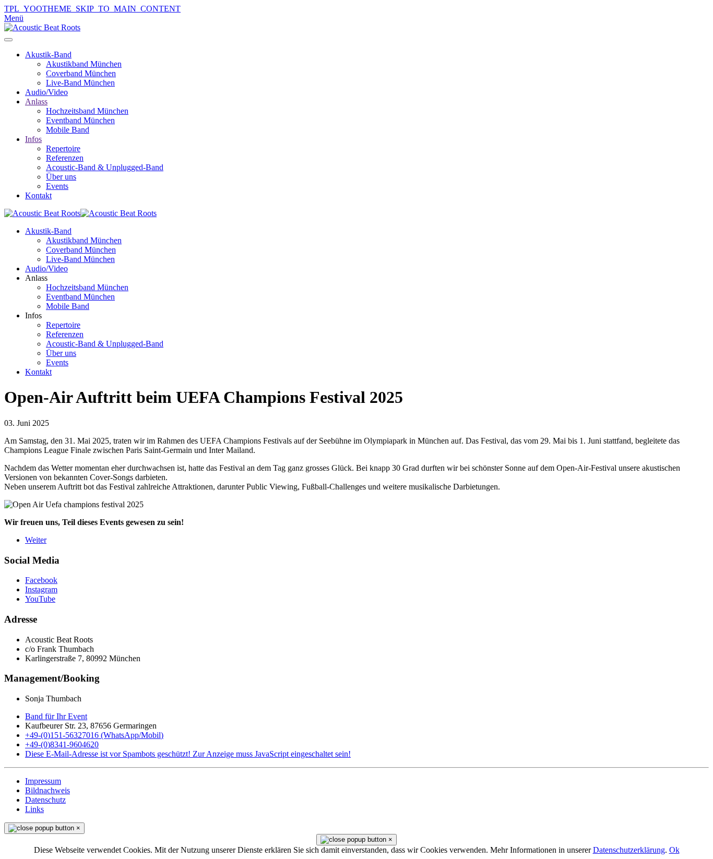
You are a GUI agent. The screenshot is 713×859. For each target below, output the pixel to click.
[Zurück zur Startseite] (42, 27)
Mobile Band (67, 129)
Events (57, 186)
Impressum (43, 781)
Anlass (36, 101)
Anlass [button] (36, 277)
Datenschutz (45, 799)
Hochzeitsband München (87, 110)
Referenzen (65, 157)
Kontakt (38, 195)
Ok (674, 849)
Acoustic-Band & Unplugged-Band (104, 167)
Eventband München (80, 120)
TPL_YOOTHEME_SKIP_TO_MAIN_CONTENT (92, 8)
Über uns (61, 176)
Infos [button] (33, 315)
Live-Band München (80, 82)
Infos (33, 139)
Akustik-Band (48, 54)
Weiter (35, 539)
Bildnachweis (47, 790)
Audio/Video (46, 92)
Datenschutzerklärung (629, 849)
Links (34, 809)
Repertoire (63, 148)
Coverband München (81, 73)
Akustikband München (84, 63)
